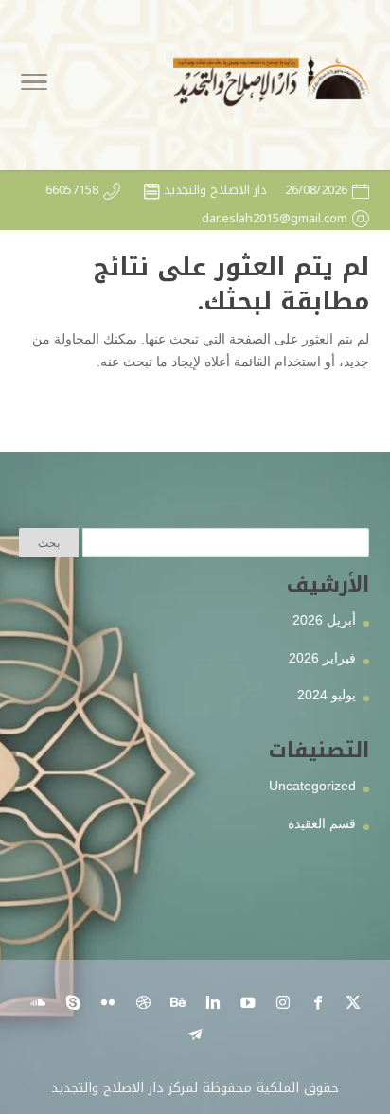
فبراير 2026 (322, 657)
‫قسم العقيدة (322, 823)
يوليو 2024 (326, 694)
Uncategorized (312, 785)
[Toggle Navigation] (34, 85)
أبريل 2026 (324, 620)
